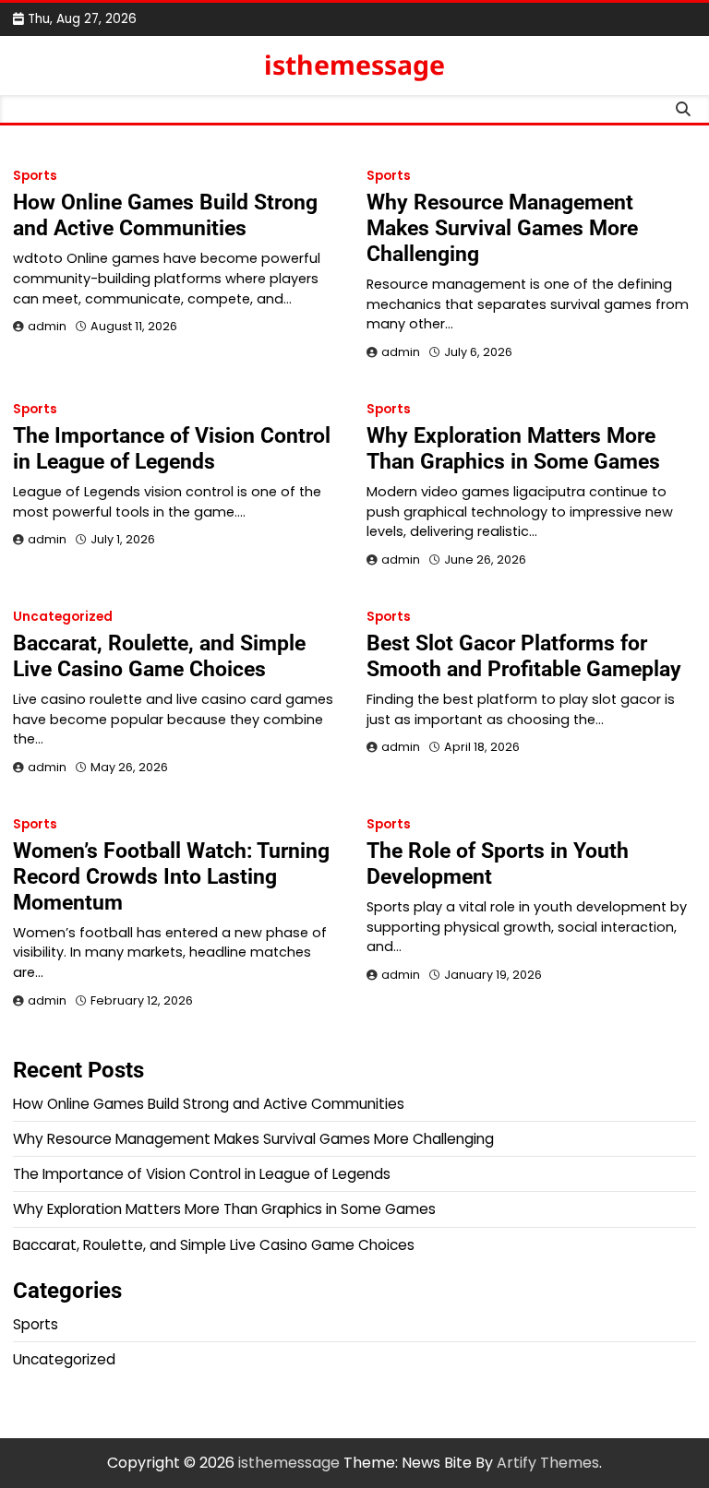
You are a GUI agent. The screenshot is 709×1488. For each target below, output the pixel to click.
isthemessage (354, 64)
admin (47, 326)
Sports (35, 176)
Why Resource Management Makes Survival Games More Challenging (502, 228)
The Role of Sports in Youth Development (498, 863)
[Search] (682, 109)
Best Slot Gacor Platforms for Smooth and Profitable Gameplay (524, 656)
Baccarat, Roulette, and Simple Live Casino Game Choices (159, 656)
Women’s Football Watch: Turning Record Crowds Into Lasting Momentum (171, 876)
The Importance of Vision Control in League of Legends (171, 448)
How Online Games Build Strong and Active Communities (165, 215)
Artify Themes (548, 1462)
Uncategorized (63, 616)
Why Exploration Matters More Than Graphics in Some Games (513, 448)
